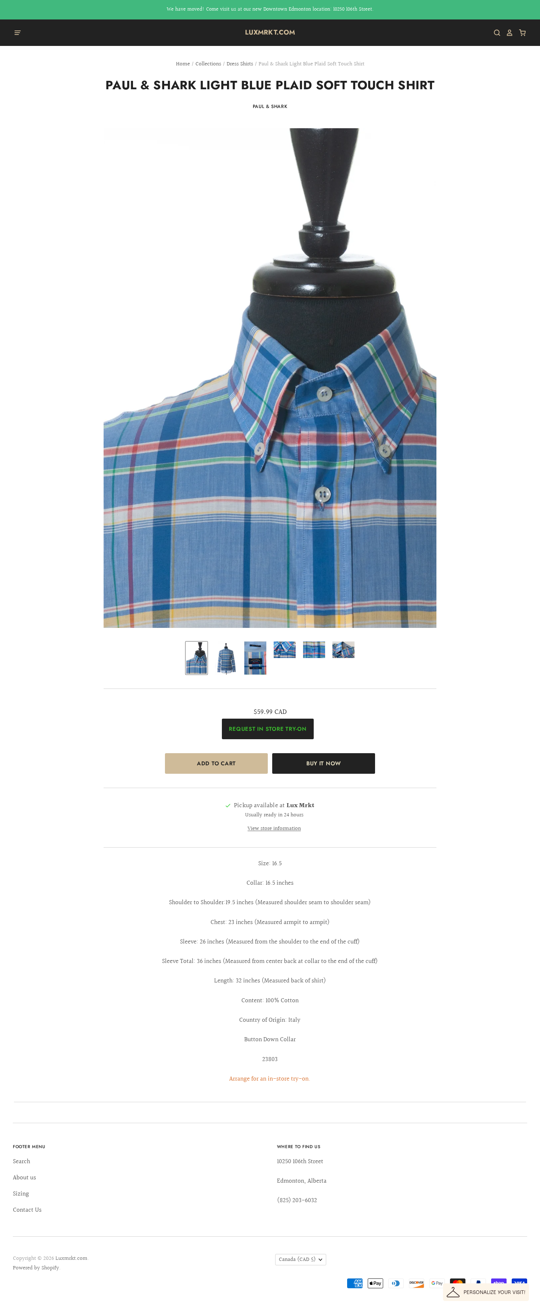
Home (183, 64)
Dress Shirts (240, 64)
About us (24, 1178)
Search (21, 1162)
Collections (208, 64)
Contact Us (27, 1210)
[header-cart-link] (519, 32)
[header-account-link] (507, 32)
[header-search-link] (494, 32)
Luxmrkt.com (270, 32)
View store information (274, 828)
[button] (486, 1292)
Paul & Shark (270, 106)
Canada (297, 1259)
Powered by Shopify (36, 1268)
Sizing (21, 1194)
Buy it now (323, 763)
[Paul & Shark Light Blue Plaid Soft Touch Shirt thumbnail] (197, 658)
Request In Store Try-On (267, 729)
